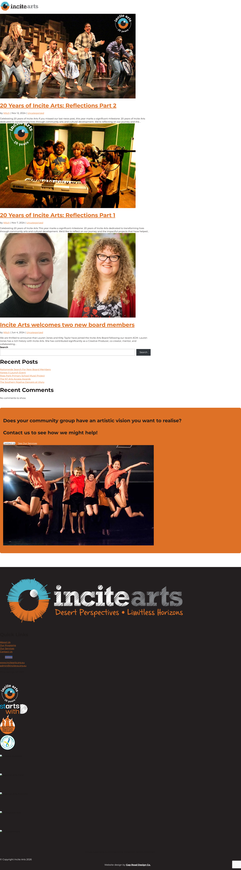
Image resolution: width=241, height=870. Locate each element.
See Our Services (27, 443)
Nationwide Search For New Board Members (25, 369)
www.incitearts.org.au (12, 662)
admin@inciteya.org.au (13, 665)
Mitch (6, 113)
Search (4, 347)
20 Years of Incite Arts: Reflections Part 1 (57, 215)
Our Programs (8, 645)
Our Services (7, 648)
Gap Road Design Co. (138, 864)
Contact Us (9, 443)
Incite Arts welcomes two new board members (67, 324)
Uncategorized (35, 113)
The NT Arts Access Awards (15, 379)
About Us (5, 642)
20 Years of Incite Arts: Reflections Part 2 (58, 105)
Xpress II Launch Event (13, 372)
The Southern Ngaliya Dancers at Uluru (22, 382)
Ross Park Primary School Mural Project (22, 375)
